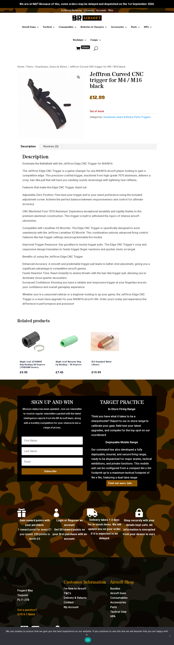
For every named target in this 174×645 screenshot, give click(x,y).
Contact (89, 10)
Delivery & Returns (75, 597)
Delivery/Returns (71, 10)
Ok (87, 640)
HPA (146, 27)
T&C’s (67, 593)
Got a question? (27, 609)
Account (101, 10)
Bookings (78, 40)
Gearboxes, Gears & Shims (51, 66)
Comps (94, 40)
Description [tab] (28, 146)
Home (20, 66)
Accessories (117, 27)
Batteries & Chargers (92, 27)
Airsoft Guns (29, 27)
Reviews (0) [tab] (50, 146)
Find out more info (120, 483)
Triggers (146, 117)
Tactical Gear (118, 611)
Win (110, 10)
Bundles (115, 588)
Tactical (47, 27)
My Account (71, 607)
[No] (169, 636)
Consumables (66, 27)
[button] (78, 77)
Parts (134, 27)
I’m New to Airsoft (75, 588)
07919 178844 (26, 614)
